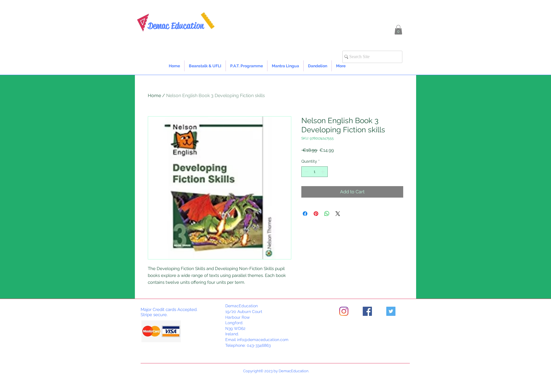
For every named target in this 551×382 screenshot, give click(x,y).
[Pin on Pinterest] (316, 213)
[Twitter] (390, 311)
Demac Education (176, 25)
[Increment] (323, 172)
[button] (398, 29)
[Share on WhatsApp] (326, 213)
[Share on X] (337, 213)
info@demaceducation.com (262, 339)
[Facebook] (367, 311)
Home (154, 95)
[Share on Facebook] (305, 213)
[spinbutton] (314, 172)
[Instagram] (343, 311)
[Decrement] (305, 172)
